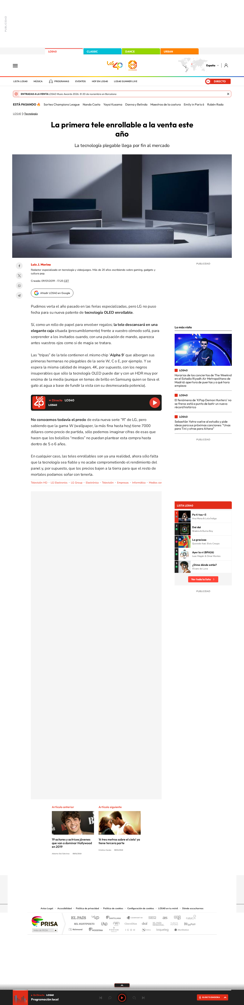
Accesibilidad (64, 908)
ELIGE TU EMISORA (211, 997)
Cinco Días (130, 922)
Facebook (19, 265)
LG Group (76, 482)
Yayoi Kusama (112, 104)
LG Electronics (59, 482)
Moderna (95, 928)
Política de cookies (113, 908)
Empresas (123, 482)
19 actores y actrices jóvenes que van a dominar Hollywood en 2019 (72, 843)
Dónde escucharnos (192, 908)
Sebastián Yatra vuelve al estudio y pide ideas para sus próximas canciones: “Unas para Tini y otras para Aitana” (202, 425)
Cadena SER (151, 918)
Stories (145, 868)
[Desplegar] (122, 985)
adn (176, 918)
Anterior (100, 997)
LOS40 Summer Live (125, 81)
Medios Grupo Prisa (44, 930)
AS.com (163, 918)
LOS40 (52, 51)
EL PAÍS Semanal (159, 922)
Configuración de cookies (140, 908)
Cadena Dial (144, 922)
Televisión (108, 482)
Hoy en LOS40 (100, 81)
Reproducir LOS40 (154, 402)
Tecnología (31, 113)
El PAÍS (78, 918)
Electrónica (92, 482)
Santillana (114, 918)
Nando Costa (91, 104)
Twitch (137, 868)
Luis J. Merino (41, 264)
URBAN (168, 51)
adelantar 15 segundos (134, 997)
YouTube (114, 868)
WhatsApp (19, 285)
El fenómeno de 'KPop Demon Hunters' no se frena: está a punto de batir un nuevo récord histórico (203, 403)
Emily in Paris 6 (194, 104)
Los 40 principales (97, 918)
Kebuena (186, 922)
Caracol (190, 918)
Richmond (76, 928)
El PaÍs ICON (130, 928)
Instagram (99, 868)
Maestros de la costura (165, 104)
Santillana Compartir (134, 918)
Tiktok (107, 868)
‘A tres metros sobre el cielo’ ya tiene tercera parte (119, 841)
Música (38, 81)
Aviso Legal (47, 908)
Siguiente (143, 997)
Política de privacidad (87, 908)
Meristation (181, 928)
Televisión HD (39, 482)
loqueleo (162, 928)
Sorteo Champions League (62, 104)
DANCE (130, 51)
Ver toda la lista (201, 579)
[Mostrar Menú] (17, 65)
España (210, 65)
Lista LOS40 (20, 81)
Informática (138, 482)
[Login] (226, 65)
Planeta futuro (172, 922)
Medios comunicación (161, 482)
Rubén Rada (215, 104)
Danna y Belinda (136, 104)
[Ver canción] (184, 516)
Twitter (19, 275)
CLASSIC (92, 51)
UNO (105, 922)
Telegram (19, 295)
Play (122, 997)
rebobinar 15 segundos (110, 997)
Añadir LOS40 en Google (55, 293)
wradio (115, 922)
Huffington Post (83, 922)
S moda (146, 928)
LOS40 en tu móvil (168, 908)
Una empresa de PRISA (44, 921)
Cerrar (228, 93)
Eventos (80, 81)
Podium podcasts (113, 928)
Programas (61, 81)
